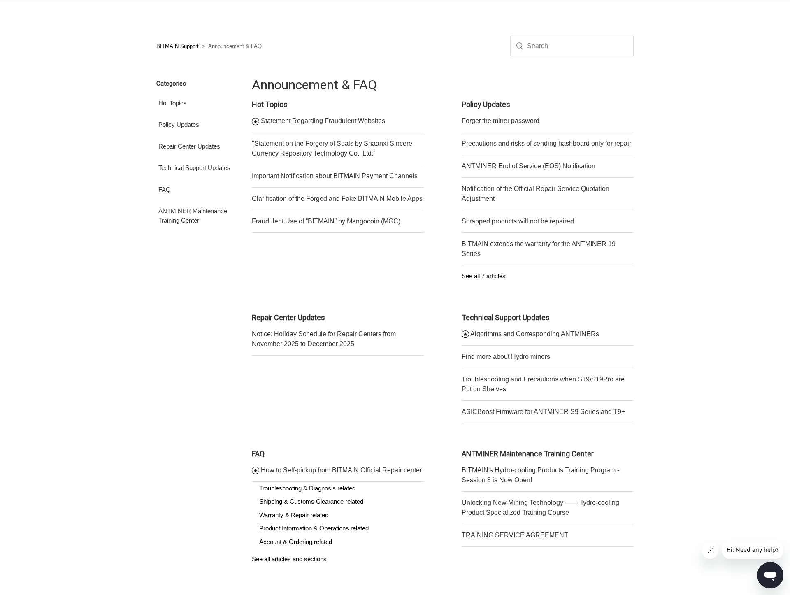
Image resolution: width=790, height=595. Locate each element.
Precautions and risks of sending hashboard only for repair (546, 143)
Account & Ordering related (295, 541)
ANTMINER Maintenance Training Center (192, 215)
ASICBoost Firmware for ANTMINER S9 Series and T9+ (543, 411)
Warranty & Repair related (293, 514)
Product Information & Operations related (314, 528)
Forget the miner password (500, 120)
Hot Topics (172, 103)
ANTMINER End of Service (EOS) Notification (528, 166)
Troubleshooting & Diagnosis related (307, 488)
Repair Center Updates (189, 146)
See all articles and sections (289, 558)
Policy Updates (178, 124)
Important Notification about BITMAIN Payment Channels (335, 175)
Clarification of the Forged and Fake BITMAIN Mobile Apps (337, 198)
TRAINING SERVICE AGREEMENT (515, 535)
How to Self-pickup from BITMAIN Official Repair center (341, 470)
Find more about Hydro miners (506, 356)
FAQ (164, 189)
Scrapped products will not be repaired (518, 221)
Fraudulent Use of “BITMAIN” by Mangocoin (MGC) (326, 221)
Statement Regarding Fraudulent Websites (323, 120)
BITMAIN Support (177, 46)
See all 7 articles (484, 275)
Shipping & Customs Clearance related (311, 501)
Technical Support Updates (194, 167)
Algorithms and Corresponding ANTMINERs (534, 333)
